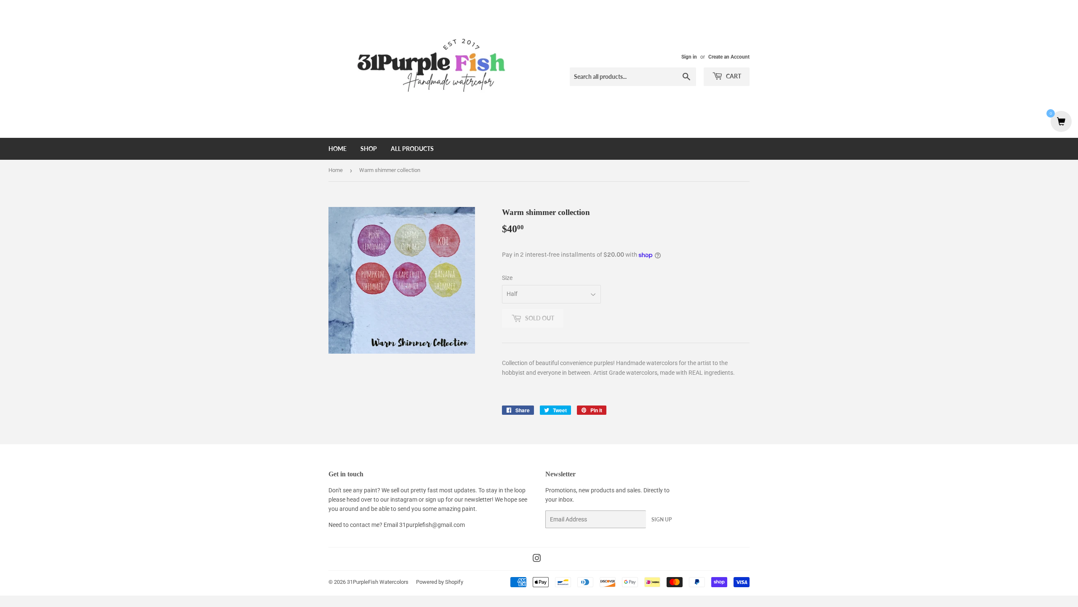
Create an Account (729, 57)
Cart (733, 76)
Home (337, 148)
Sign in (689, 57)
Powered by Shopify (439, 582)
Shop (368, 148)
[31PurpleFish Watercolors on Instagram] (537, 559)
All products (412, 148)
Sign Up (661, 519)
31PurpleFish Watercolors (377, 582)
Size (507, 277)
